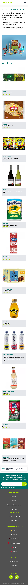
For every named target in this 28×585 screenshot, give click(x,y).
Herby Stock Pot (7, 93)
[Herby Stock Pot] (14, 77)
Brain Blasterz (6, 157)
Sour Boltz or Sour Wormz (10, 158)
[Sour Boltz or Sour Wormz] (14, 143)
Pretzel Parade (6, 290)
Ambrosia (5, 223)
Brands (14, 501)
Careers (13, 496)
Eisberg (4, 189)
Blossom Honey (6, 323)
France (15, 535)
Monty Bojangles (7, 289)
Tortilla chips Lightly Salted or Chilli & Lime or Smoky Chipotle (13, 459)
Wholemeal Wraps (7, 125)
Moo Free (5, 424)
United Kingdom (15, 543)
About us (14, 509)
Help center (14, 561)
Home (3, 468)
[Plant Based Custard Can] (14, 210)
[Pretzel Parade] (14, 275)
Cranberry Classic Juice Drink (10, 258)
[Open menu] (25, 2)
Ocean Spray (5, 256)
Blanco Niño (6, 457)
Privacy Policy (12, 487)
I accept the (9, 487)
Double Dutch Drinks (8, 391)
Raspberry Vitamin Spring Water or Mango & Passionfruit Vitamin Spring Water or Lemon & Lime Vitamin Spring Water (13, 358)
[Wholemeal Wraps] (14, 110)
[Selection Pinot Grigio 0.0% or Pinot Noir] (14, 175)
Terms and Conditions (14, 516)
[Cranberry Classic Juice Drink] (14, 242)
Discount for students (14, 505)
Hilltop (4, 322)
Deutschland (15, 539)
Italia (14, 547)
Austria (14, 551)
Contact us (14, 566)
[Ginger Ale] (14, 378)
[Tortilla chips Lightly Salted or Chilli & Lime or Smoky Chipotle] (14, 443)
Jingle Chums (6, 426)
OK (25, 484)
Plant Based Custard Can (9, 225)
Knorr (4, 91)
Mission (4, 124)
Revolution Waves (7, 354)
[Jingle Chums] (14, 410)
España (14, 530)
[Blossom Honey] (14, 308)
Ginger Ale (5, 393)
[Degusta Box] (7, 2)
